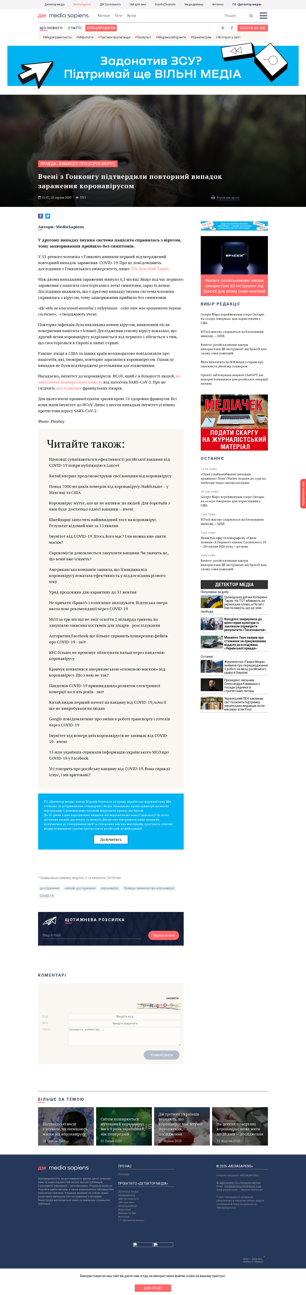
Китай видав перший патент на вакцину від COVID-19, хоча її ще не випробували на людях (107, 705)
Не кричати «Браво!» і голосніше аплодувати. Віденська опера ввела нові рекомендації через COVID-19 (108, 605)
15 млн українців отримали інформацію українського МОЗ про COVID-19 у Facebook (109, 755)
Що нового (51, 28)
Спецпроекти (101, 28)
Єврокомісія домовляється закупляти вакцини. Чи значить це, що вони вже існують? (108, 555)
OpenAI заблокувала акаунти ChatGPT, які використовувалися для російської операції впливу (234, 379)
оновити (172, 998)
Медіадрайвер (194, 4)
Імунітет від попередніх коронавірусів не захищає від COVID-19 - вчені (108, 738)
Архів (131, 15)
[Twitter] (47, 216)
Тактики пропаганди (115, 37)
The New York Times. (150, 268)
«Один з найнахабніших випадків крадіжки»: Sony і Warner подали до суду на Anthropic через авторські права (233, 478)
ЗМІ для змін (137, 4)
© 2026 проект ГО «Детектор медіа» (238, 1182)
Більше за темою (61, 1099)
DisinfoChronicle (165, 4)
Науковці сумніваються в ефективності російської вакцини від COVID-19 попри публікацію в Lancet (109, 462)
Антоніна (218, 4)
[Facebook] (40, 216)
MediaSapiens (82, 4)
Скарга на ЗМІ (252, 28)
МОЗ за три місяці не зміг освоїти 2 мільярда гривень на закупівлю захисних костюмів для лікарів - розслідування (104, 622)
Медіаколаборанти (172, 37)
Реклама (123, 1174)
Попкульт (144, 37)
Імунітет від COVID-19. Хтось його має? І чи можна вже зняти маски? (107, 539)
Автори (104, 15)
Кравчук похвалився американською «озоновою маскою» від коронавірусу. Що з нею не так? (107, 672)
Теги (118, 15)
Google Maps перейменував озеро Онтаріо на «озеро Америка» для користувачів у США (232, 318)
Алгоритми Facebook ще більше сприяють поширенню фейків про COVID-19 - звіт (108, 638)
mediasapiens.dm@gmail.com (242, 1186)
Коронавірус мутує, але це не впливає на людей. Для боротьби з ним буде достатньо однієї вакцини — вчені (109, 506)
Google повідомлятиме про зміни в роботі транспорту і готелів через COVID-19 (109, 721)
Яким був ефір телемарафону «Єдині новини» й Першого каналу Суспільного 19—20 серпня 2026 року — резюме (233, 542)
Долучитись (111, 839)
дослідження (69, 388)
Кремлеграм (202, 37)
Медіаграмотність (58, 37)
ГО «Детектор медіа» (247, 4)
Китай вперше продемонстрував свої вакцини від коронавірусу (110, 475)
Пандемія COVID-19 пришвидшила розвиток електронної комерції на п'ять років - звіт (104, 688)
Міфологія (85, 37)
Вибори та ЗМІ (127, 1213)
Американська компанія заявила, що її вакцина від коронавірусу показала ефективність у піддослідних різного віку (107, 575)
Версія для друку (228, 197)
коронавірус (110, 888)
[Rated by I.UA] (143, 1246)
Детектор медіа (55, 4)
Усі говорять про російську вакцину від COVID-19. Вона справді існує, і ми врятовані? (109, 771)
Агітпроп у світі (229, 37)
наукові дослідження (80, 888)
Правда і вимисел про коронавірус (77, 163)
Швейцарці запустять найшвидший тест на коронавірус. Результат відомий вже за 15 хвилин (103, 522)
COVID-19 (47, 896)
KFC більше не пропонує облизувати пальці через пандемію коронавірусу (106, 655)
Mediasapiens (126, 1195)
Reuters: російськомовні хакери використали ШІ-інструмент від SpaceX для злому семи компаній (234, 348)
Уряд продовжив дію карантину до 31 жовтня (92, 592)
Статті (75, 28)
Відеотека (124, 1209)
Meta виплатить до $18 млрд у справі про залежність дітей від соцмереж (232, 364)
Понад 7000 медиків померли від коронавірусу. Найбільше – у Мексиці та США (108, 489)
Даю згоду (153, 1288)
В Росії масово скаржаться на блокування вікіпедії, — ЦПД (232, 333)
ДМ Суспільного (110, 4)
